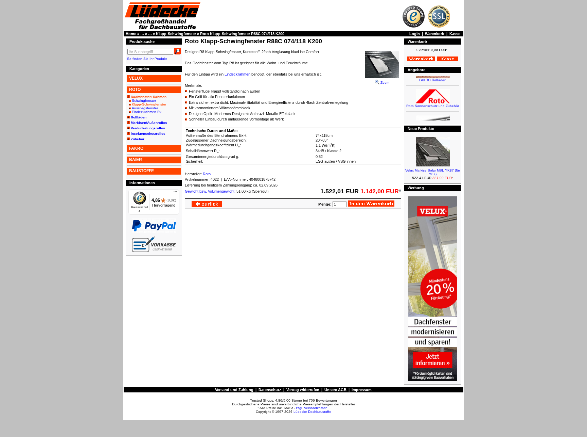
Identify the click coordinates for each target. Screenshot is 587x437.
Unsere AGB (335, 390)
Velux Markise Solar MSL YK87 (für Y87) (432, 172)
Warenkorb (434, 34)
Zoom (384, 82)
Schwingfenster (144, 100)
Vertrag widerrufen (302, 390)
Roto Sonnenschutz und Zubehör (432, 103)
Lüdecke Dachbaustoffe (312, 412)
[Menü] (175, 193)
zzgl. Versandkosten (311, 408)
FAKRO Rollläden (432, 77)
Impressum (362, 390)
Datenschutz (270, 390)
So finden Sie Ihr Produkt (147, 59)
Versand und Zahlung (234, 390)
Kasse (454, 34)
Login (414, 34)
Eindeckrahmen (237, 74)
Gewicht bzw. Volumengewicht (209, 191)
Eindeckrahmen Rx (146, 112)
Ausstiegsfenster (145, 108)
